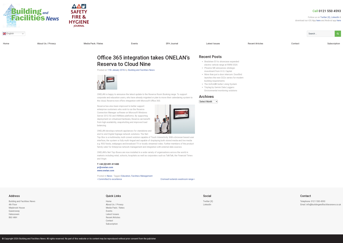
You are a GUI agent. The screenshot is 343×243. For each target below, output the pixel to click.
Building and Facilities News (141, 70)
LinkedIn (335, 17)
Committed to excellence (110, 179)
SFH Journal (172, 43)
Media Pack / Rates (93, 43)
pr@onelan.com (105, 167)
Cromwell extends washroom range (177, 179)
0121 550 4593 (318, 201)
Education (125, 176)
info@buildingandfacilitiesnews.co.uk (323, 204)
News (109, 176)
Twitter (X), (325, 17)
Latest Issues (213, 43)
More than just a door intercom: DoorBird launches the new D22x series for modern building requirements (223, 77)
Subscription (333, 43)
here (318, 20)
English (10, 33)
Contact (295, 43)
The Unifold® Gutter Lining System (220, 84)
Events (134, 43)
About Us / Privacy (46, 43)
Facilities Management (141, 176)
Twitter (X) (208, 201)
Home (6, 43)
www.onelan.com (105, 170)
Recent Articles (255, 43)
